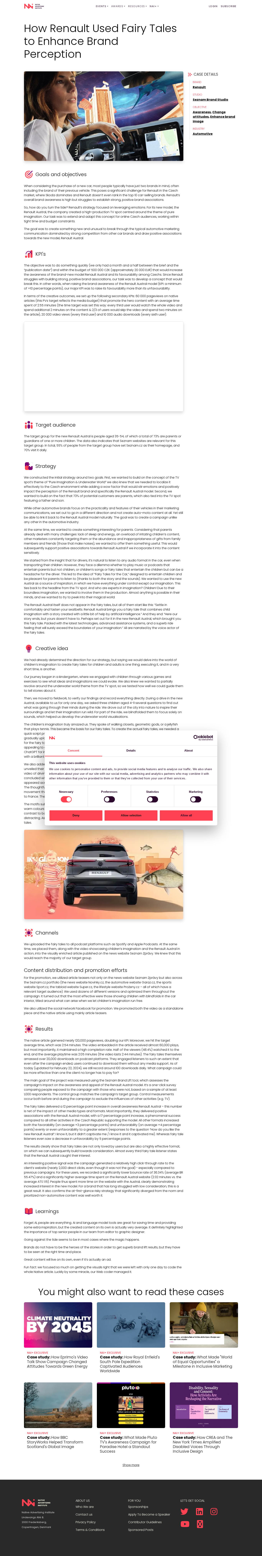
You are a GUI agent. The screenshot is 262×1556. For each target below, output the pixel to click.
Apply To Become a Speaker (149, 1514)
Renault (199, 87)
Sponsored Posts (140, 1530)
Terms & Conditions (90, 1530)
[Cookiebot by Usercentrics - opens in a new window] (196, 738)
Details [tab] (131, 750)
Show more (131, 1465)
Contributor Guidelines (145, 1522)
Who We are (85, 1507)
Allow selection (131, 815)
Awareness (202, 112)
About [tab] (188, 750)
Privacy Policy (86, 1522)
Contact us (84, 1514)
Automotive (203, 134)
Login (213, 6)
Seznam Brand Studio (210, 99)
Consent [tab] (73, 750)
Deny (76, 815)
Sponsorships (138, 1507)
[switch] (109, 799)
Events (101, 6)
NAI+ (153, 6)
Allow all (186, 815)
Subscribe (228, 6)
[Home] (34, 6)
